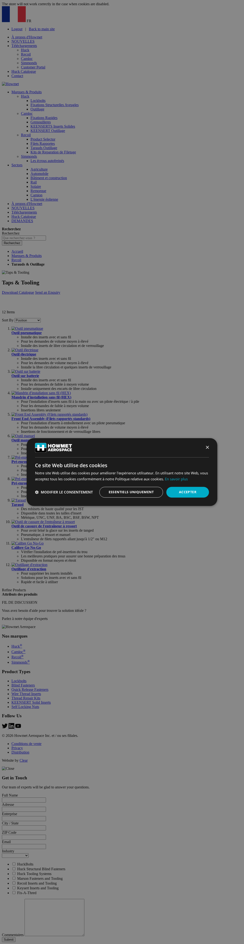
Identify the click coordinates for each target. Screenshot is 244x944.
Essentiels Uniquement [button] (131, 492)
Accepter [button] (187, 492)
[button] (64, 492)
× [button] (207, 447)
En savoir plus (176, 479)
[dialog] (122, 472)
